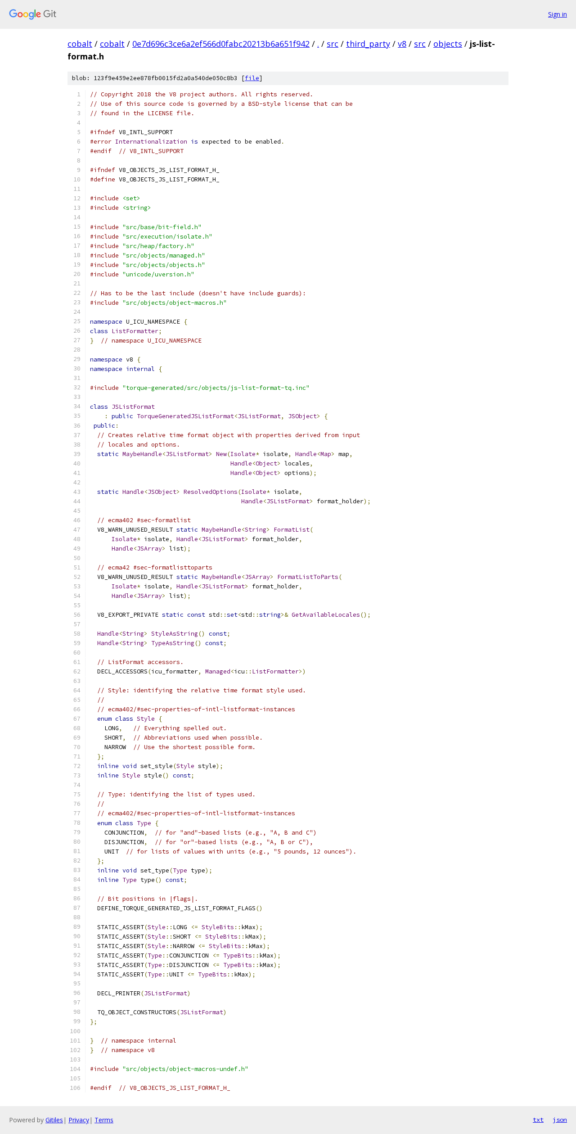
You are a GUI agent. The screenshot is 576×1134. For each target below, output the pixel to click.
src (332, 43)
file (252, 78)
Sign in (557, 14)
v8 (402, 43)
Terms (103, 1120)
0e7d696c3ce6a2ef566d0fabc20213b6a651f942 (221, 43)
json (560, 1120)
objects (447, 43)
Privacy (78, 1120)
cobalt (80, 43)
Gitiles (54, 1120)
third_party (368, 43)
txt (538, 1120)
